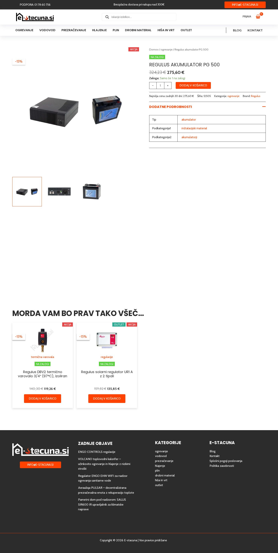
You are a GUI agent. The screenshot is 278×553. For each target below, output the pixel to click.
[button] (35, 5)
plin (157, 470)
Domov (153, 49)
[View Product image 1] (27, 191)
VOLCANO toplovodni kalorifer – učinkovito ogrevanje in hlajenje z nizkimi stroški (104, 463)
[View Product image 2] (59, 191)
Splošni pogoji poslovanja (226, 461)
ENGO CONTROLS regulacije (96, 452)
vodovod (161, 456)
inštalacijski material (194, 128)
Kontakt (255, 30)
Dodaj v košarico (193, 85)
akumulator (189, 119)
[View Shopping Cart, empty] (260, 17)
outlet (159, 485)
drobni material (165, 475)
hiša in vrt (161, 480)
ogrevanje (166, 49)
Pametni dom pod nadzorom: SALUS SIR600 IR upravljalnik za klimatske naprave (102, 504)
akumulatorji (189, 137)
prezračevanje (164, 461)
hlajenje (160, 466)
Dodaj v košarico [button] (42, 398)
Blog (237, 30)
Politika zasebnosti (222, 466)
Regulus (255, 96)
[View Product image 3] (92, 191)
